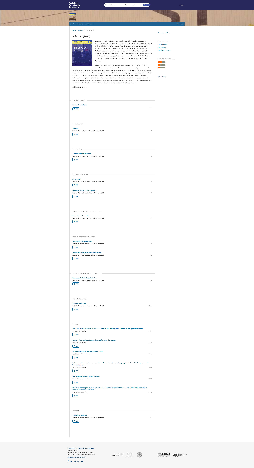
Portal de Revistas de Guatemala (74, 5)
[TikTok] (78, 461)
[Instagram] (75, 461)
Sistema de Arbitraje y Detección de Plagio (87, 252)
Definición (75, 128)
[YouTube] (82, 461)
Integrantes (76, 179)
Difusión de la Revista (79, 415)
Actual (71, 24)
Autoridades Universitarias (81, 154)
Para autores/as (162, 47)
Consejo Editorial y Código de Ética (84, 190)
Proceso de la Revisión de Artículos (84, 278)
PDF (76, 109)
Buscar (146, 5)
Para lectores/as (162, 44)
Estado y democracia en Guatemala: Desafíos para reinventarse (94, 340)
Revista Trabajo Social (79, 105)
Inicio (74, 30)
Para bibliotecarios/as (164, 50)
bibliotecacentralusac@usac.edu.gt (76, 457)
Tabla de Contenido (79, 303)
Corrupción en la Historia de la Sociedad (86, 376)
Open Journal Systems (165, 33)
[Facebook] (68, 461)
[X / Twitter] (71, 461)
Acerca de (89, 24)
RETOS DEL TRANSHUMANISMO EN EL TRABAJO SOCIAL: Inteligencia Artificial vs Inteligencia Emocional (107, 329)
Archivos (79, 24)
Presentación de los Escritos (82, 241)
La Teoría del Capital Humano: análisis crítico (87, 351)
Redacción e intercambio (80, 216)
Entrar (182, 5)
